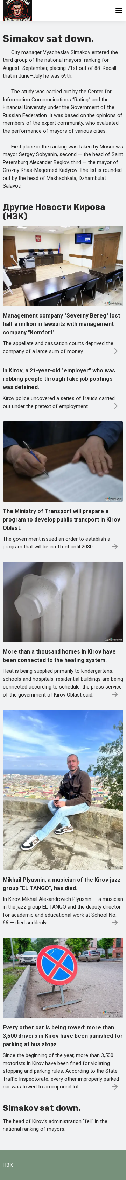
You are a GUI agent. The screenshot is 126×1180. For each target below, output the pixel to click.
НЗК (8, 1165)
